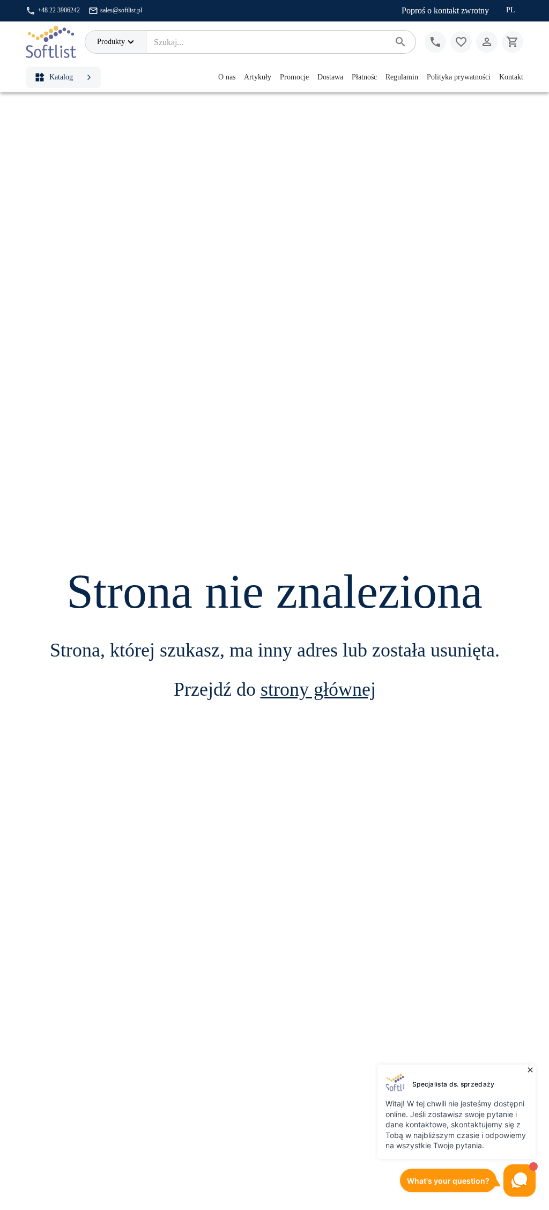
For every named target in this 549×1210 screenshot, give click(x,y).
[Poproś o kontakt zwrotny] (435, 42)
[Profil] (487, 42)
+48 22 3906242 (59, 10)
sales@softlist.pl (121, 10)
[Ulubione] (461, 42)
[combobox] (267, 41)
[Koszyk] (512, 42)
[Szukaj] (400, 42)
